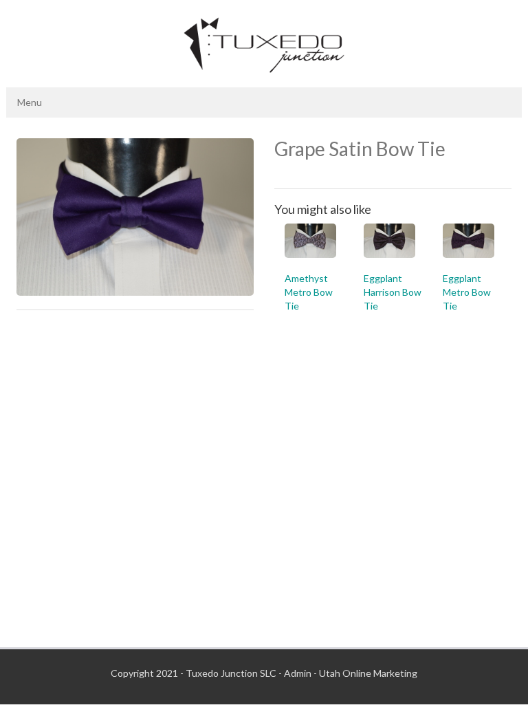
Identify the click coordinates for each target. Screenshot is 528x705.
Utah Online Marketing (368, 673)
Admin (297, 673)
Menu (29, 102)
